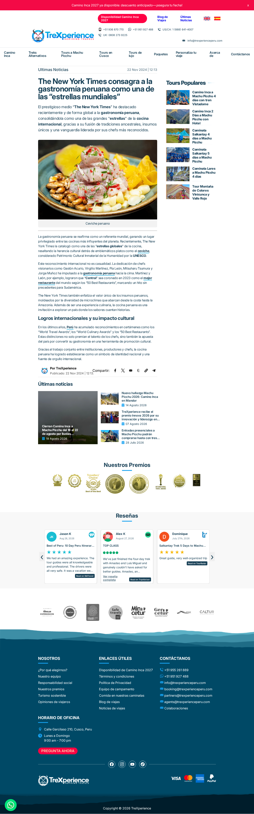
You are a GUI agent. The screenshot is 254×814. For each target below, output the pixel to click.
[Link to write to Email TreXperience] (184, 40)
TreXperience (141, 808)
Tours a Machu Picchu (72, 54)
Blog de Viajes (162, 18)
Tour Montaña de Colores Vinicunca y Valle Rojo (202, 192)
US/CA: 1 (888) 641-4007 (178, 29)
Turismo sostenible (52, 695)
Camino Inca (9, 54)
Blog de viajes (109, 702)
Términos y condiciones (116, 676)
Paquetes (161, 54)
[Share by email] (130, 370)
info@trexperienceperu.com (185, 683)
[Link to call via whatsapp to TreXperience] (130, 29)
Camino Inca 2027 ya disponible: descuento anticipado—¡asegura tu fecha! (127, 5)
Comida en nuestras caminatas (121, 695)
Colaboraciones (176, 708)
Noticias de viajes (112, 708)
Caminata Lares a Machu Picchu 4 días (203, 172)
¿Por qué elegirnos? (52, 670)
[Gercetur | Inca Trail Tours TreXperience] (161, 612)
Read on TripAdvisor (90, 579)
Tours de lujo (135, 54)
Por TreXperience (63, 368)
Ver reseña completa (60, 578)
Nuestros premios (51, 689)
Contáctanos (240, 54)
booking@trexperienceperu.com (188, 689)
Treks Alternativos (37, 54)
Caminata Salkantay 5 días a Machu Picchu (202, 155)
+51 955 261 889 (176, 670)
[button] (146, 370)
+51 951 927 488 (143, 29)
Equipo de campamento (116, 689)
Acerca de (215, 54)
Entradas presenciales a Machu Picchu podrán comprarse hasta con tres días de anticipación (139, 434)
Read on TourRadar (147, 563)
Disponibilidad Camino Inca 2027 (120, 18)
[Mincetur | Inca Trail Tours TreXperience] (138, 612)
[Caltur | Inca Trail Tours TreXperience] (207, 612)
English (207, 18)
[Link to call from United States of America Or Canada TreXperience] (159, 29)
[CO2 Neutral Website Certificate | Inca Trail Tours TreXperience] (93, 612)
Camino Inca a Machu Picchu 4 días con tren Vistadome (204, 98)
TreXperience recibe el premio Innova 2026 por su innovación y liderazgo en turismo (140, 415)
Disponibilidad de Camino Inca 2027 (126, 670)
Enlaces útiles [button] (115, 658)
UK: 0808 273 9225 (115, 35)
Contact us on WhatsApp (11, 805)
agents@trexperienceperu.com (187, 702)
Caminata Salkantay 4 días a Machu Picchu (202, 136)
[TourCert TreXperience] (70, 612)
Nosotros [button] (49, 658)
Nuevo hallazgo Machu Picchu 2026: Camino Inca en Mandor (140, 396)
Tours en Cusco (105, 54)
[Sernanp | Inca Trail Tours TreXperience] (184, 612)
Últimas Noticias (186, 18)
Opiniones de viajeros (54, 702)
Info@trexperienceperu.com (205, 40)
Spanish (217, 18)
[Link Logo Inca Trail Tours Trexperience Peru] (63, 35)
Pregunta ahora (57, 751)
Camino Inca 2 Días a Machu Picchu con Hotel (202, 117)
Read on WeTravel (204, 576)
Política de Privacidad (115, 683)
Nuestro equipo (49, 676)
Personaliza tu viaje (186, 54)
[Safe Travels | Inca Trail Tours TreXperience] (116, 612)
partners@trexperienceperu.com (188, 695)
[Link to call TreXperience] (100, 29)
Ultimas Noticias (53, 69)
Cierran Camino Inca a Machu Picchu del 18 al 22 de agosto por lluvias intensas (60, 430)
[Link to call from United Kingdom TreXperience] (100, 35)
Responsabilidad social (55, 683)
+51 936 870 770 (113, 29)
